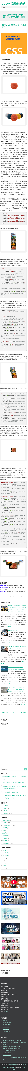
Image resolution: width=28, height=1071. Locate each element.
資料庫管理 (5, 835)
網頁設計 (13, 597)
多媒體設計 (5, 822)
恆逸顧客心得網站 (7, 1024)
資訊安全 (4, 838)
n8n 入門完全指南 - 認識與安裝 (10, 792)
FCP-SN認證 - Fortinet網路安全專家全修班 (12, 1040)
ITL (3, 860)
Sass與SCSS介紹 (12, 630)
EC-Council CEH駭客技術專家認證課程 (11, 1046)
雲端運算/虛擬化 (6, 843)
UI (18, 597)
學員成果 (4, 808)
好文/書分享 (5, 805)
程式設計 (4, 828)
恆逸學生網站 (6, 1029)
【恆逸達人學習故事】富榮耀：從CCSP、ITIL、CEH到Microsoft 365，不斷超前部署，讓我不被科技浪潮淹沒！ (17, 689)
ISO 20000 (5, 853)
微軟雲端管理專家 (7, 1053)
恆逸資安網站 (6, 1027)
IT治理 (4, 865)
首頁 (14, 712)
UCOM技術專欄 (6, 1031)
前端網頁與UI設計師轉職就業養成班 (15, 591)
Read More (8, 626)
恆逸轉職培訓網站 (7, 1022)
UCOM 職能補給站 (13, 3)
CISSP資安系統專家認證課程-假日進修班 (12, 1048)
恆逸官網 (5, 1020)
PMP (3, 868)
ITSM (3, 863)
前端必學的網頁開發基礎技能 (14, 585)
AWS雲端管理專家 (7, 1055)
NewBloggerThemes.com (8, 1067)
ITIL (3, 858)
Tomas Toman (12, 1066)
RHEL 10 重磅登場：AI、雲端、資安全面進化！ (14, 782)
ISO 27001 (5, 855)
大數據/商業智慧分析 (7, 825)
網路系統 (4, 833)
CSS (17, 597)
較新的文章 (5, 712)
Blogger (24, 1064)
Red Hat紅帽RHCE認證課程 (9, 1050)
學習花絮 (4, 810)
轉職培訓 (4, 840)
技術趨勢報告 (5, 813)
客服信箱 (5, 1011)
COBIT (4, 850)
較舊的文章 (23, 712)
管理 (3, 830)
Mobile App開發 (6, 820)
